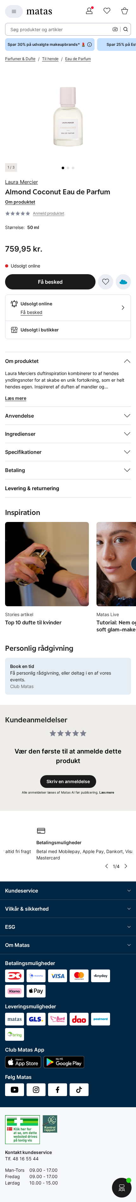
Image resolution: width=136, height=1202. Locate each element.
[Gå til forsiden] (39, 11)
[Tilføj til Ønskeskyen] (123, 281)
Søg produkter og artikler (36, 29)
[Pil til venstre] (107, 866)
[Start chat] (122, 1188)
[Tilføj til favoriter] (105, 281)
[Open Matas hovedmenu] (14, 11)
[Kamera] (115, 29)
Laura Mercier (21, 182)
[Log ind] (89, 11)
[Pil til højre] (126, 866)
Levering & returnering (32, 488)
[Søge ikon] (126, 29)
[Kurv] (124, 11)
